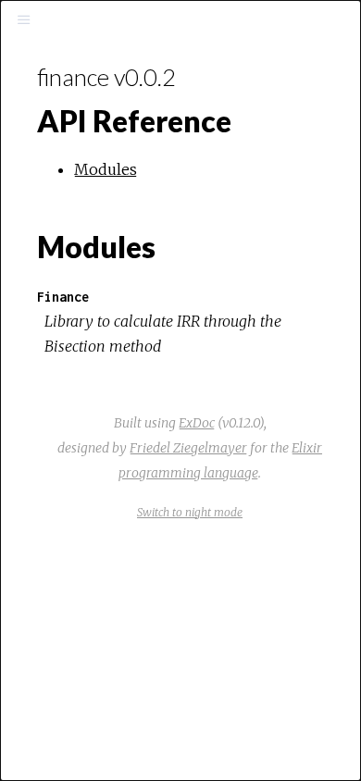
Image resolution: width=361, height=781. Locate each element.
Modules (105, 169)
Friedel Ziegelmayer (188, 448)
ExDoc (197, 423)
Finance (63, 296)
